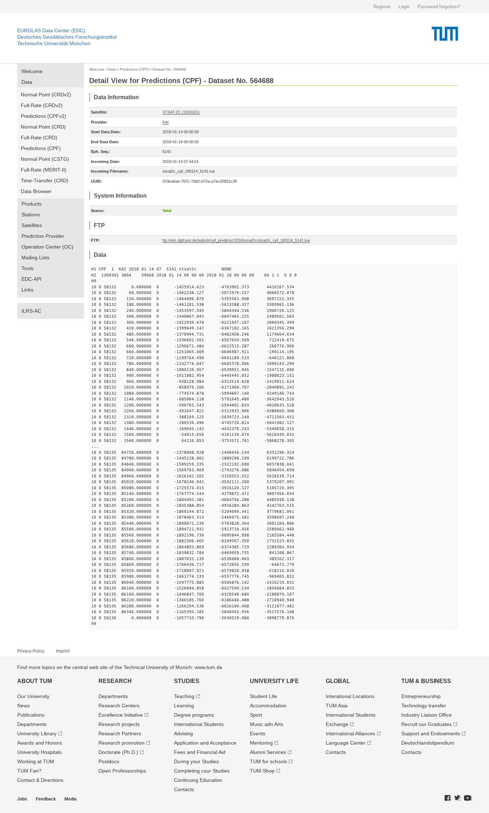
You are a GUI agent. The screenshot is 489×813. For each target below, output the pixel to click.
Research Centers (119, 705)
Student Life (263, 696)
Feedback (46, 799)
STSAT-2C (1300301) (181, 112)
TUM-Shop (262, 771)
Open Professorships (122, 771)
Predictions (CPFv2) (43, 116)
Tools (27, 268)
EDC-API (31, 279)
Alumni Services (268, 752)
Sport (256, 715)
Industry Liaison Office (426, 715)
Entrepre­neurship (421, 696)
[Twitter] (457, 798)
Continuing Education (198, 780)
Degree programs (194, 715)
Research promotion (121, 743)
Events (257, 733)
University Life (274, 681)
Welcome (32, 71)
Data (26, 82)
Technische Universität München (54, 43)
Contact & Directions (40, 780)
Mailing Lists (35, 257)
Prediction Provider (42, 236)
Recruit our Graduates (426, 724)
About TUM (34, 681)
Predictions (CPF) (41, 148)
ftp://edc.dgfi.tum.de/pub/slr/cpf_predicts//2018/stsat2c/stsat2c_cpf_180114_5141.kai (236, 240)
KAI (166, 122)
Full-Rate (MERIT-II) (44, 170)
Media (70, 799)
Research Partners (119, 733)
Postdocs (108, 761)
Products (31, 204)
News (23, 705)
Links (27, 290)
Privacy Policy (30, 651)
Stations (30, 214)
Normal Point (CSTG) (45, 159)
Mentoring (261, 743)
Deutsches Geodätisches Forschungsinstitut (67, 37)
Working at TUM (35, 761)
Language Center (345, 743)
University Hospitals (39, 752)
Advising (183, 733)
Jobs (22, 799)
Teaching (184, 696)
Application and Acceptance (205, 743)
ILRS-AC (31, 311)
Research (115, 681)
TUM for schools (268, 761)
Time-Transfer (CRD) (44, 180)
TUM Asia (337, 705)
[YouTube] (468, 798)
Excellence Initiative (120, 715)
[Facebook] (448, 798)
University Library (37, 733)
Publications (30, 715)
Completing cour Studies (201, 771)
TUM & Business (426, 681)
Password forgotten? (438, 6)
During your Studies (196, 761)
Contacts (184, 789)
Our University (33, 696)
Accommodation (268, 705)
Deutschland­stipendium (427, 743)
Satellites (31, 225)
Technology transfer (423, 705)
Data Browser (36, 191)
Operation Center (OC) (47, 247)
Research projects (119, 724)
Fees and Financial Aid (200, 752)
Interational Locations (350, 696)
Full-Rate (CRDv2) (42, 105)
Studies (186, 681)
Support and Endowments (430, 733)
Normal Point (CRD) (43, 127)
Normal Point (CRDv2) (46, 94)
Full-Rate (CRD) (39, 137)
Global (338, 681)
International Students (199, 724)
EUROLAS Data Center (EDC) (51, 30)
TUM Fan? (29, 771)
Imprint (62, 651)
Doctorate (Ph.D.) (118, 752)
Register (382, 6)
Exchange (337, 724)
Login (404, 6)
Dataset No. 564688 (169, 69)
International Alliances (350, 733)
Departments (32, 724)
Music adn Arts (266, 724)
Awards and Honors (39, 743)
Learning (184, 705)
